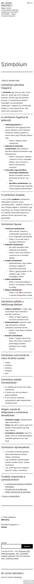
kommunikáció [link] (10, 400)
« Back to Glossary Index (10, 80)
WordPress (18, 577)
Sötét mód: (28, 582)
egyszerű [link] (22, 127)
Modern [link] (8, 290)
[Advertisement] (17, 37)
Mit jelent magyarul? (12, 573)
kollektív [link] (29, 436)
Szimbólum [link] (7, 84)
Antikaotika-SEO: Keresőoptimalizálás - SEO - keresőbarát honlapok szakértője (15, 553)
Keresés (4, 543)
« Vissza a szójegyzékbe (10, 496)
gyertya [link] (19, 271)
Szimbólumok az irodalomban (16, 489)
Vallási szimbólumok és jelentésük (18, 492)
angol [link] (17, 420)
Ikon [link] (6, 373)
